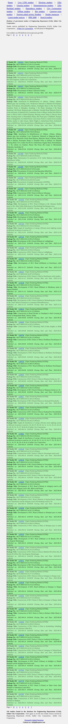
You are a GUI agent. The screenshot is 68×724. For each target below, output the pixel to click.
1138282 (21, 596)
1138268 (21, 609)
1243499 (20, 167)
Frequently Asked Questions (34, 720)
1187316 (21, 237)
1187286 (21, 248)
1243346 (20, 178)
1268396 (20, 130)
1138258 (21, 635)
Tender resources (52, 14)
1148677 (21, 396)
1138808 (21, 418)
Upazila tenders (23, 5)
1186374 (21, 259)
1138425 (21, 482)
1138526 (21, 460)
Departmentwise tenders (43, 5)
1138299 (21, 582)
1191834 (21, 200)
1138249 (21, 657)
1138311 (21, 561)
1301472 (20, 86)
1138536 (21, 449)
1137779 (21, 681)
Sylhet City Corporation (25, 28)
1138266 (21, 622)
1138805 (21, 434)
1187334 (21, 224)
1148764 (21, 361)
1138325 (21, 547)
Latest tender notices (16, 17)
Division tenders (45, 2)
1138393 (21, 521)
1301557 (20, 73)
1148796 (21, 335)
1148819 (21, 309)
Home (10, 2)
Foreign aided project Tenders (29, 14)
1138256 (21, 646)
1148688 (21, 385)
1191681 (21, 213)
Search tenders (46, 17)
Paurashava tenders (34, 8)
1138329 (21, 534)
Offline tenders (23, 11)
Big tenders (40, 11)
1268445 (20, 97)
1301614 (20, 62)
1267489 (20, 154)
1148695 (21, 375)
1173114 (21, 296)
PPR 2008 (32, 17)
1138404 (21, 495)
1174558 (21, 283)
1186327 (21, 272)
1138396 (21, 508)
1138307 (21, 571)
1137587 (21, 694)
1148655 (21, 407)
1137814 (21, 670)
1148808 (21, 322)
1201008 (20, 189)
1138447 (21, 471)
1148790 (21, 348)
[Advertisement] (34, 48)
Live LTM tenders (26, 2)
